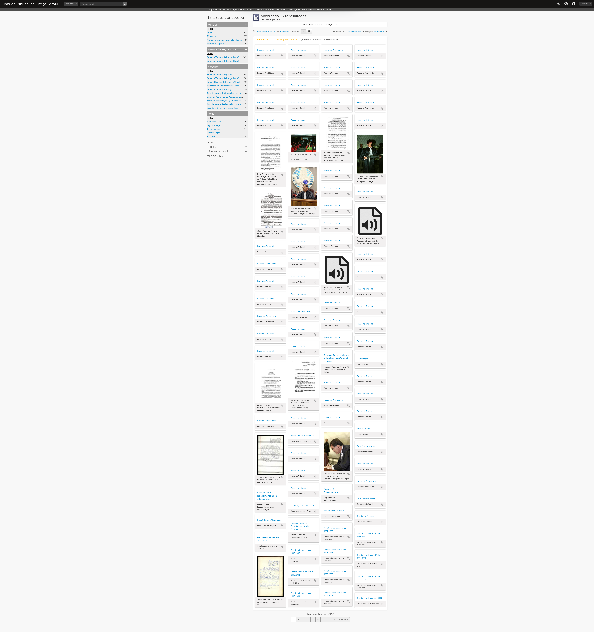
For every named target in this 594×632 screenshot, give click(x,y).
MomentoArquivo (215, 43)
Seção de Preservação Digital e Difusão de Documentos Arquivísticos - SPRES (242, 100)
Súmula (210, 32)
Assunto (212, 142)
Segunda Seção (214, 125)
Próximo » (343, 619)
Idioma (566, 4)
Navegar (70, 3)
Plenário (211, 136)
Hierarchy (284, 31)
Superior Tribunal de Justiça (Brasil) (223, 57)
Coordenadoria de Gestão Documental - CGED (228, 93)
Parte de (212, 24)
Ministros (211, 36)
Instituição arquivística (221, 49)
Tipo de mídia (215, 156)
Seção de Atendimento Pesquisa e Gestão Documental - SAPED (236, 96)
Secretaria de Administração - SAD (222, 108)
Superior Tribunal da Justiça (219, 74)
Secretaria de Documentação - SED (223, 85)
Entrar (585, 3)
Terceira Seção (213, 132)
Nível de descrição (218, 151)
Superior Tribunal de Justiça (219, 89)
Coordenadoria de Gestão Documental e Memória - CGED (233, 104)
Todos (210, 28)
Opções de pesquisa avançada (320, 24)
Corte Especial (213, 129)
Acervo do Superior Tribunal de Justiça (224, 40)
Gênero (211, 146)
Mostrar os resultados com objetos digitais (320, 39)
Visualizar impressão (265, 31)
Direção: (369, 31)
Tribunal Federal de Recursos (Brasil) (223, 82)
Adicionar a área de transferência (282, 55)
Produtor (213, 66)
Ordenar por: (339, 31)
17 (334, 619)
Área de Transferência (558, 4)
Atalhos (574, 4)
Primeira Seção (214, 121)
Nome (210, 113)
